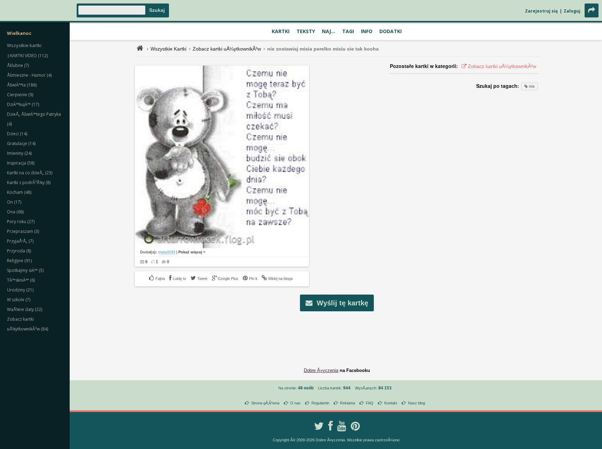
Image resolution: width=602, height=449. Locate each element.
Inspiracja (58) (20, 163)
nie (531, 86)
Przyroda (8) (19, 251)
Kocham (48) (19, 192)
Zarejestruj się (541, 11)
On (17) (14, 202)
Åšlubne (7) (18, 65)
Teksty (305, 31)
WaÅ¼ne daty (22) (24, 309)
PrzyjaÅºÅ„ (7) (20, 241)
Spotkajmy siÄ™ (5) (25, 270)
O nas (295, 403)
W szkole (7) (18, 300)
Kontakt (390, 403)
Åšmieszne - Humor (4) (29, 75)
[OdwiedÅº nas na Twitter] (318, 426)
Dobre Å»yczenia (321, 370)
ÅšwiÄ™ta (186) (22, 85)
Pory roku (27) (20, 221)
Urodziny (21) (20, 290)
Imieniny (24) (19, 153)
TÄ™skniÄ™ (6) (21, 280)
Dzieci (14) (17, 134)
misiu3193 (166, 252)
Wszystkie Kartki (168, 49)
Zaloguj (572, 11)
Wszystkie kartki (24, 45)
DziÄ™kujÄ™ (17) (23, 104)
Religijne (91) (19, 261)
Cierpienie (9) (20, 95)
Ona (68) (15, 212)
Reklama (347, 403)
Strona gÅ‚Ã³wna (265, 403)
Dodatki (390, 31)
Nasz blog (416, 403)
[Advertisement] (337, 334)
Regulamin (320, 403)
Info (366, 31)
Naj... (328, 31)
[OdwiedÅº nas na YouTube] (341, 426)
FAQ (369, 403)
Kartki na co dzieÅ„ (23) (29, 173)
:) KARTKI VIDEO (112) (27, 56)
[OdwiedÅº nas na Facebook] (330, 426)
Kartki (281, 31)
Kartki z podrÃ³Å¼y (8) (29, 182)
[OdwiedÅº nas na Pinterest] (355, 426)
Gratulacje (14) (21, 143)
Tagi (348, 31)
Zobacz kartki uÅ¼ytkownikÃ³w (227, 49)
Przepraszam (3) (23, 231)
